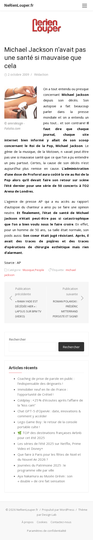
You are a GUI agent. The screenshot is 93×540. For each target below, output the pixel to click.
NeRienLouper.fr (19, 5)
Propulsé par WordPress (58, 510)
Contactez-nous (61, 522)
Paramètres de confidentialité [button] (46, 531)
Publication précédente (28, 302)
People (39, 270)
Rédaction (41, 74)
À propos (28, 522)
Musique (28, 270)
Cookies (42, 522)
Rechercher (17, 339)
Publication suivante (65, 302)
